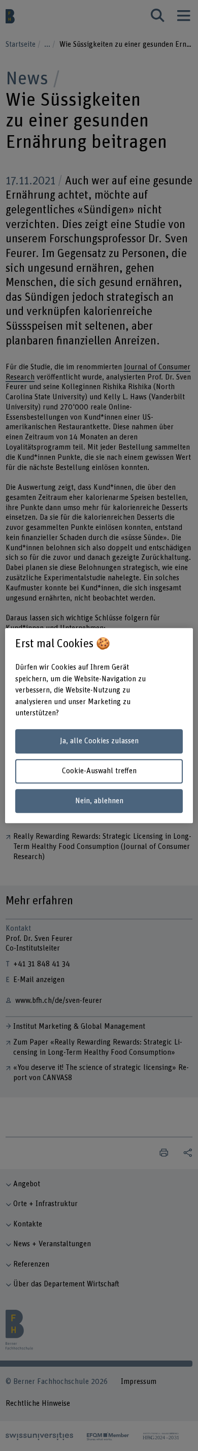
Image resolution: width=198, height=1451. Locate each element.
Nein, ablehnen (99, 801)
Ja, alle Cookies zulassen (99, 741)
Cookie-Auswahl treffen (99, 771)
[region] (99, 725)
